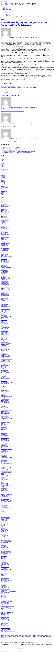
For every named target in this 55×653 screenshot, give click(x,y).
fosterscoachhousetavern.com (7, 559)
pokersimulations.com (5, 277)
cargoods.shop (4, 537)
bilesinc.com (3, 432)
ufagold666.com (4, 333)
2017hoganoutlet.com (5, 518)
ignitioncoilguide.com (5, 378)
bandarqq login (4, 194)
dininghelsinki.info (4, 298)
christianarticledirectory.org (6, 507)
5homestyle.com (4, 508)
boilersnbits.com (4, 562)
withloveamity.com (5, 237)
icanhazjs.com (4, 488)
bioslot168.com (4, 381)
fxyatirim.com (3, 239)
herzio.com (3, 526)
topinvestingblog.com (5, 422)
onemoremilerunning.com (6, 569)
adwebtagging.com (5, 617)
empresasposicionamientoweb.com (8, 364)
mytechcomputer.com (5, 379)
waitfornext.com (4, 315)
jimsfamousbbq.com (5, 390)
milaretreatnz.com (4, 433)
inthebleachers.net (4, 497)
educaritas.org (3, 221)
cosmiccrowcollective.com (6, 541)
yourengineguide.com (5, 349)
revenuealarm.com (4, 376)
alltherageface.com (4, 370)
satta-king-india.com (5, 261)
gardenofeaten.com (5, 567)
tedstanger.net (3, 310)
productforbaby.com (5, 557)
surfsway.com (3, 251)
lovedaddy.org (4, 590)
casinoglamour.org (4, 505)
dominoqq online (4, 178)
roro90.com (3, 525)
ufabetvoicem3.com (5, 290)
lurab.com (3, 377)
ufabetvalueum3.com (5, 287)
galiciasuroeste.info (5, 436)
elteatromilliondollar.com (6, 551)
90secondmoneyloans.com (6, 256)
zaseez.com (3, 213)
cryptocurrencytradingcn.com (7, 609)
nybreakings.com (4, 350)
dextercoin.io (3, 506)
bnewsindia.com (4, 335)
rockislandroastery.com (5, 373)
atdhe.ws (2, 468)
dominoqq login (32, 635)
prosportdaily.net (4, 323)
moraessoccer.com (4, 441)
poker (2, 166)
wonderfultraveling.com (6, 445)
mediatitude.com (4, 411)
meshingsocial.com (5, 578)
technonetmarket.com (5, 309)
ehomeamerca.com (4, 245)
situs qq (2, 161)
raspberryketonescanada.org (6, 343)
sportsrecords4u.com (5, 282)
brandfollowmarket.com (6, 613)
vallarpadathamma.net (5, 553)
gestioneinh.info (4, 322)
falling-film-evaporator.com (6, 602)
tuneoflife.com (4, 630)
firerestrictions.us (4, 451)
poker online (42, 636)
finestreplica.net (4, 301)
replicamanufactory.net (5, 278)
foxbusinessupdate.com (5, 589)
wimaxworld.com (4, 447)
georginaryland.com (5, 464)
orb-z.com (3, 558)
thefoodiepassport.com (5, 484)
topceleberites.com (4, 283)
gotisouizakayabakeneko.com (7, 543)
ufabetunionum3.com (5, 285)
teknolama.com (4, 556)
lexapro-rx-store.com (5, 499)
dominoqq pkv (4, 172)
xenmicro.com (4, 226)
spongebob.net (4, 546)
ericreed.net (3, 473)
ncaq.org (2, 224)
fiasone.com (3, 582)
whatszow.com (4, 244)
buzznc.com (3, 366)
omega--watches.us (5, 401)
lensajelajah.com (4, 222)
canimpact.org (4, 489)
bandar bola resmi (4, 169)
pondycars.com (4, 339)
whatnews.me (3, 318)
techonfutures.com (4, 340)
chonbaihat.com (4, 456)
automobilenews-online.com (6, 359)
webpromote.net (4, 458)
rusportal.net (3, 532)
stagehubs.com (4, 201)
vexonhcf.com (4, 408)
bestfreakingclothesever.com (6, 601)
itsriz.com (3, 536)
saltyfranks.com (4, 425)
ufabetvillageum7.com (5, 289)
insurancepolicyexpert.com (6, 418)
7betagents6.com (4, 266)
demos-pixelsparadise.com (6, 410)
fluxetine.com (3, 474)
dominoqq (3, 163)
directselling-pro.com (5, 375)
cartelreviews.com (4, 250)
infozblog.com (4, 455)
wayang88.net (4, 293)
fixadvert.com (3, 405)
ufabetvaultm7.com (5, 288)
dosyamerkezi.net (4, 414)
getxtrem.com (3, 575)
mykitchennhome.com (5, 482)
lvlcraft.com (3, 255)
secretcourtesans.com (5, 205)
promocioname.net (4, 446)
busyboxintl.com (4, 547)
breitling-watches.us (5, 402)
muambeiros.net (4, 453)
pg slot (16, 636)
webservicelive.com (5, 383)
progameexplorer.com (5, 372)
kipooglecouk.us (4, 480)
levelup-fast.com (4, 274)
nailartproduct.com (4, 253)
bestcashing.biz (4, 450)
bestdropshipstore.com (5, 249)
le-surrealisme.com (4, 416)
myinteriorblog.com (5, 334)
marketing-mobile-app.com (6, 580)
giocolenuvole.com (5, 234)
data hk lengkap (4, 191)
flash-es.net (3, 595)
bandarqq (2, 174)
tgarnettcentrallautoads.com (6, 403)
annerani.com (3, 427)
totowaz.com (3, 611)
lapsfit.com (3, 273)
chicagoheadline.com (5, 207)
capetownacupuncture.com (6, 539)
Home (4, 7)
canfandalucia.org (4, 348)
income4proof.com (5, 220)
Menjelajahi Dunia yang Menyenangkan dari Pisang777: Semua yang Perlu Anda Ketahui (27, 23)
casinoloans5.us (4, 478)
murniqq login (29, 636)
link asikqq (3, 181)
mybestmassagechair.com (6, 472)
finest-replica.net (4, 321)
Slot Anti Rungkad (7, 9)
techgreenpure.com (5, 248)
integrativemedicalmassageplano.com (8, 591)
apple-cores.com (4, 493)
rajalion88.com (4, 210)
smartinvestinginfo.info (5, 306)
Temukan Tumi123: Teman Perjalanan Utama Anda (12, 111)
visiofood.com (4, 329)
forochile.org (3, 442)
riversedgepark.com (5, 212)
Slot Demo (5, 10)
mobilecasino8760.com (5, 475)
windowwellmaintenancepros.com (8, 631)
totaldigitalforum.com (5, 361)
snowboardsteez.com (5, 570)
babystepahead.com (5, 619)
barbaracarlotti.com (5, 495)
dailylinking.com (4, 232)
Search (2, 140)
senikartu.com (3, 531)
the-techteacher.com (5, 357)
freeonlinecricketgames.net (6, 449)
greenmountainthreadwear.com (7, 606)
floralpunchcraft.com (5, 581)
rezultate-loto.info (4, 279)
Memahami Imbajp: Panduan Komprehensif (11, 126)
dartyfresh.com (4, 228)
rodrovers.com (4, 259)
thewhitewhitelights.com (6, 467)
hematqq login (36, 636)
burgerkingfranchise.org (6, 552)
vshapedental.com (4, 346)
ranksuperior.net (4, 618)
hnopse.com (3, 624)
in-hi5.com (3, 528)
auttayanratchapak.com (5, 548)
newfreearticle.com (5, 564)
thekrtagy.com (4, 353)
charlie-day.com (4, 586)
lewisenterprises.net (5, 229)
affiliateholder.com (4, 632)
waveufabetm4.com (5, 292)
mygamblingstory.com (5, 515)
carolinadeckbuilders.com (6, 421)
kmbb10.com (3, 574)
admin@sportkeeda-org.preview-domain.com (22, 37)
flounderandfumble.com (6, 303)
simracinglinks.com (5, 413)
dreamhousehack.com (5, 356)
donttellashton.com (5, 523)
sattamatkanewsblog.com (6, 608)
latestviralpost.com (4, 563)
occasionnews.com (5, 625)
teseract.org (3, 326)
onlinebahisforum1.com (6, 206)
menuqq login (3, 635)
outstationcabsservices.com (6, 351)
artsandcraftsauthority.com (6, 382)
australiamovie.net (4, 392)
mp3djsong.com (4, 395)
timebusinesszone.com (5, 628)
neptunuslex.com (4, 397)
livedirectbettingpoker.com (6, 587)
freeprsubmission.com (5, 332)
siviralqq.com (3, 598)
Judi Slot (5, 8)
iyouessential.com (4, 235)
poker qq (2, 167)
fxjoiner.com (3, 367)
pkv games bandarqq (5, 187)
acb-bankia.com (4, 593)
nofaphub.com (4, 216)
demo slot (3, 185)
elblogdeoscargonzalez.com (6, 457)
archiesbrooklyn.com (5, 452)
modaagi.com (3, 434)
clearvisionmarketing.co (6, 316)
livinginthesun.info (4, 535)
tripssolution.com (4, 260)
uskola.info (3, 312)
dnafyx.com (3, 233)
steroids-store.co (4, 460)
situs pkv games (10, 635)
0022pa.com (3, 429)
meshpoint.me (3, 545)
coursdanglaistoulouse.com (6, 396)
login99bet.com (4, 204)
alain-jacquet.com (4, 542)
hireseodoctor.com (4, 272)
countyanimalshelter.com (6, 615)
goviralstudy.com (4, 490)
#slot (39, 37)
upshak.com (3, 596)
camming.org (3, 209)
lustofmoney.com (4, 626)
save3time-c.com (4, 407)
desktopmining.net (4, 496)
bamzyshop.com (4, 338)
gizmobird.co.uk (4, 394)
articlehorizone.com (5, 263)
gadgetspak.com (4, 270)
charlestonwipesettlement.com (7, 612)
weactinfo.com (4, 576)
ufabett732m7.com (4, 328)
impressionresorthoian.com (6, 600)
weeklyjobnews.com (5, 614)
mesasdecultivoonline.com (6, 560)
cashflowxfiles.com (5, 573)
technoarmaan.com (5, 362)
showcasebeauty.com (5, 417)
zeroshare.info (4, 430)
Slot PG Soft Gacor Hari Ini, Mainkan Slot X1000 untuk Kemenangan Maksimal (18, 642)
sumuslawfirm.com (5, 603)
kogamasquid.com (4, 502)
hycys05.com (3, 568)
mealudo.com (3, 585)
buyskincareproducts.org (6, 500)
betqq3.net (3, 477)
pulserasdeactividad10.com (6, 494)
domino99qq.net (4, 520)
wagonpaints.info (4, 314)
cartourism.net (4, 491)
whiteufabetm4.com (5, 295)
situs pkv (2, 170)
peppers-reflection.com (5, 629)
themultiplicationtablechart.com (7, 503)
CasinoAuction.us (4, 479)
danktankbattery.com (5, 584)
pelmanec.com (4, 519)
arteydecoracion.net (5, 461)
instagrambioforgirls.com (6, 571)
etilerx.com (3, 300)
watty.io (2, 534)
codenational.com (4, 371)
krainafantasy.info (4, 529)
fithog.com (3, 462)
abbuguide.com (4, 240)
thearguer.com (4, 579)
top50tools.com (4, 423)
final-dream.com (4, 320)
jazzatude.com (4, 428)
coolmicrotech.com (5, 355)
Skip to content (4, 1)
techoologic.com (4, 342)
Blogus (16, 648)
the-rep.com (3, 424)
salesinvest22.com (4, 324)
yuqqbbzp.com (4, 265)
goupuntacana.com (5, 211)
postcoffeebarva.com (5, 550)
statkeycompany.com (5, 419)
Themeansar (21, 648)
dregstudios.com (4, 439)
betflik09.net (3, 223)
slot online (5, 12)
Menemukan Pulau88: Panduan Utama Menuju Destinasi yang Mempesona (19, 151)
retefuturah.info (4, 305)
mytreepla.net (3, 276)
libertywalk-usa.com (5, 391)
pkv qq (2, 160)
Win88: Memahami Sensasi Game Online (10, 95)
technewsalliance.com (5, 307)
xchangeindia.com (4, 354)
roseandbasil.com (4, 466)
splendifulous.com (4, 281)
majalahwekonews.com (5, 517)
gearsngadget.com (4, 271)
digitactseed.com (4, 254)
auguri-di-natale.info (5, 399)
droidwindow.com (4, 331)
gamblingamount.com (5, 621)
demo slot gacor (4, 183)
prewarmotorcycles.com (6, 412)
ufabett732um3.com (5, 311)
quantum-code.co (4, 317)
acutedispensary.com (5, 607)
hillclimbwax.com (4, 623)
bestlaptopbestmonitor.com (6, 463)
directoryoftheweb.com (5, 521)
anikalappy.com (4, 296)
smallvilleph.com (4, 435)
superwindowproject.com (6, 485)
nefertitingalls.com (4, 217)
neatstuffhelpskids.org (5, 440)
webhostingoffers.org (5, 243)
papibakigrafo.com (4, 486)
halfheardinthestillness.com (6, 471)
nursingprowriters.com (5, 604)
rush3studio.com (4, 524)
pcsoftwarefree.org (4, 231)
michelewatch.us (4, 400)
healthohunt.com (4, 304)
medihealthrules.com (5, 344)
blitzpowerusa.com (5, 565)
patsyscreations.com (5, 218)
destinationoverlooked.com (6, 620)
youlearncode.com (4, 238)
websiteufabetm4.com (5, 294)
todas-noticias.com (4, 530)
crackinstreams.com (5, 268)
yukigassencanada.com (5, 262)
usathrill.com (3, 345)
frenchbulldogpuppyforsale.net (7, 501)
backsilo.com (3, 597)
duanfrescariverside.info (6, 299)
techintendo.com (4, 246)
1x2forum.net (3, 202)
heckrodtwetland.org (5, 469)
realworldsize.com (4, 554)
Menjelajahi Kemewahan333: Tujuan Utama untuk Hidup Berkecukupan (18, 152)
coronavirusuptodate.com (6, 267)
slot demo (3, 175)
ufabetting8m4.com (5, 284)
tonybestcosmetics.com (5, 365)
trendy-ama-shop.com (5, 327)
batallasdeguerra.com (5, 438)
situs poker (3, 177)
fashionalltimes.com (5, 360)
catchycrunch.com (4, 215)
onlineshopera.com (5, 227)
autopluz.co (3, 406)
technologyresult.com (5, 242)
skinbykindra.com (4, 368)
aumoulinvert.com (4, 483)
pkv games (3, 159)
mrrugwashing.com (5, 592)
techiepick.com (4, 337)
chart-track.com (4, 444)
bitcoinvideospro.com (5, 540)
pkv (1, 171)
